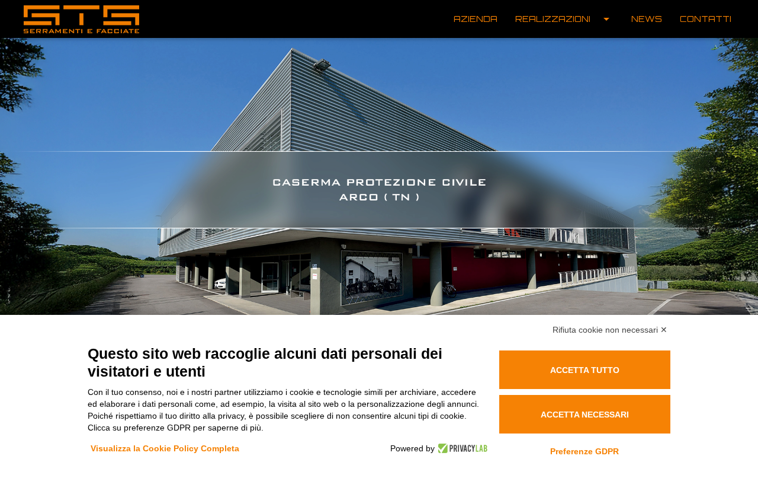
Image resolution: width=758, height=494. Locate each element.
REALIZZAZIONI (564, 19)
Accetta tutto (584, 370)
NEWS (646, 19)
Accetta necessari (585, 414)
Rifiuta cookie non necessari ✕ (610, 329)
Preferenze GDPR (584, 451)
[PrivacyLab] (461, 448)
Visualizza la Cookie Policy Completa (165, 448)
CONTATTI (705, 19)
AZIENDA (475, 19)
